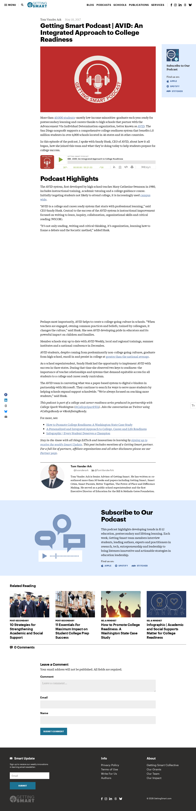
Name (44, 713)
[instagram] (175, 5)
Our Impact (154, 778)
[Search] (22, 5)
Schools (119, 4)
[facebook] (171, 5)
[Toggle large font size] (193, 405)
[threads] (185, 5)
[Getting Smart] (37, 4)
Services (157, 4)
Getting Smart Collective (163, 765)
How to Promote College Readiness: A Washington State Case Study (89, 425)
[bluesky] (190, 4)
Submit (22, 785)
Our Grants (154, 769)
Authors (106, 778)
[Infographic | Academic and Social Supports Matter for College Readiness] (166, 604)
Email (44, 697)
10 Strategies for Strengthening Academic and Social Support (26, 631)
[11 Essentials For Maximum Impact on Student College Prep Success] (75, 604)
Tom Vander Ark (50, 19)
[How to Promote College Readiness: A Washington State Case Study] (121, 604)
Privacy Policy (110, 765)
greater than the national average (127, 356)
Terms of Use (109, 769)
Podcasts (103, 4)
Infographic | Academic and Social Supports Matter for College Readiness (165, 631)
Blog (90, 4)
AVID (141, 126)
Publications (139, 4)
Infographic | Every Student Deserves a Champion (78, 433)
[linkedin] (180, 4)
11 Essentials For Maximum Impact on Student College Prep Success (72, 631)
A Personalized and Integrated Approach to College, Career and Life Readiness (96, 429)
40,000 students (64, 117)
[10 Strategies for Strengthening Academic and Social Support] (29, 604)
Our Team (153, 773)
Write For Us (109, 773)
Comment (47, 676)
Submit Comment (53, 731)
